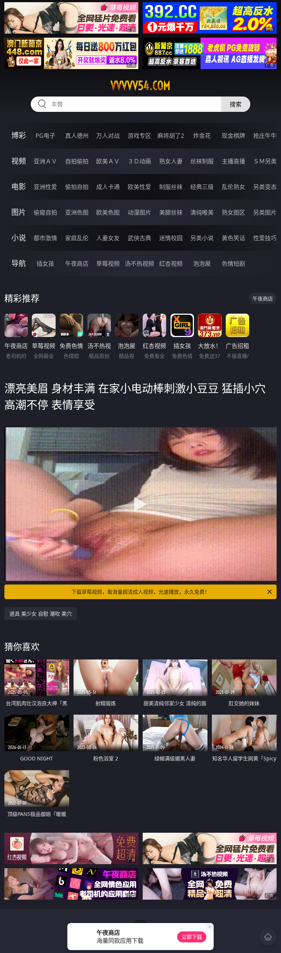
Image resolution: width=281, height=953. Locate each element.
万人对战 (108, 136)
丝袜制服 (202, 161)
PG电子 (45, 136)
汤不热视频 (139, 264)
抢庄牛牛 (265, 136)
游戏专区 (139, 136)
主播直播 (233, 161)
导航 (18, 263)
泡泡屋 (202, 264)
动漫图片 (139, 212)
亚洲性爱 (45, 187)
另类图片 (265, 212)
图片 (18, 212)
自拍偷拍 (77, 161)
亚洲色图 (77, 212)
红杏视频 (171, 264)
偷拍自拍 (77, 187)
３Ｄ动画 (139, 161)
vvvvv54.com (140, 85)
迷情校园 (171, 238)
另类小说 (202, 238)
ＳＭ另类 (265, 161)
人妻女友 (108, 238)
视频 (18, 161)
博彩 (18, 135)
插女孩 (45, 264)
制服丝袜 (171, 187)
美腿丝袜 (171, 212)
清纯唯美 (202, 212)
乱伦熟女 (233, 187)
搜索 (235, 104)
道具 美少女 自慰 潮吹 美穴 (41, 613)
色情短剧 (233, 264)
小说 (18, 238)
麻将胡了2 (170, 136)
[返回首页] (268, 937)
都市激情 (45, 238)
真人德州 (77, 136)
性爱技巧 (265, 238)
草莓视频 (108, 264)
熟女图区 (233, 212)
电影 (18, 187)
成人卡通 (108, 187)
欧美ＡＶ (108, 161)
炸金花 (202, 136)
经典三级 (202, 187)
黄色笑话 (233, 238)
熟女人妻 (171, 161)
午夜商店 (77, 264)
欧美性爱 (139, 187)
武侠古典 (139, 238)
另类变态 (265, 187)
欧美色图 (108, 212)
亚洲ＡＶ (45, 161)
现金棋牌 (233, 136)
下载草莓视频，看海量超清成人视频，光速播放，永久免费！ (140, 591)
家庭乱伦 (77, 238)
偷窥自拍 (45, 212)
